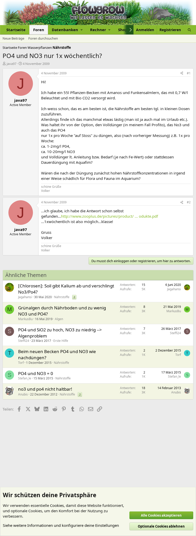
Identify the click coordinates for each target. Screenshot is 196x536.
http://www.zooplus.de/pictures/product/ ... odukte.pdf (109, 216)
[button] (67, 29)
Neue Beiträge (13, 38)
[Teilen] (181, 73)
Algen (59, 319)
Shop (123, 29)
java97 (11, 63)
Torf (21, 362)
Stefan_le (24, 378)
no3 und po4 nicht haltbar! (45, 389)
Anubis (23, 394)
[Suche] (189, 29)
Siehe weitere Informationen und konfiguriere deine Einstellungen (61, 525)
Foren (38, 29)
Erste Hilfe (60, 341)
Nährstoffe (61, 297)
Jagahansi (25, 297)
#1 (189, 73)
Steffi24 (23, 341)
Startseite (16, 29)
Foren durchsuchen (43, 38)
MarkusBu (25, 319)
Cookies (57, 505)
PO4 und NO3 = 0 (35, 373)
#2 (189, 202)
